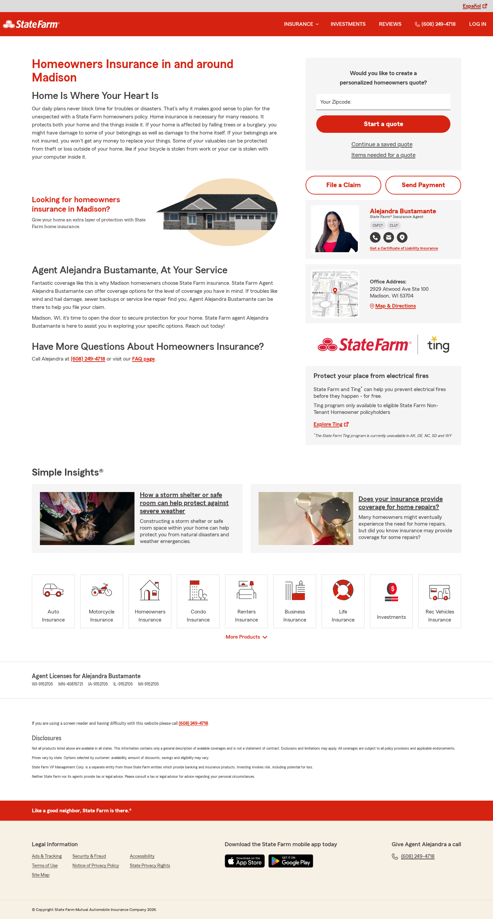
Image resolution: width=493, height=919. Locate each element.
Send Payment (423, 185)
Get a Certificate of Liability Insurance (404, 248)
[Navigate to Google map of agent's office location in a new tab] (402, 237)
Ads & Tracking (47, 856)
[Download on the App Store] (245, 861)
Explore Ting (328, 424)
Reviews (390, 24)
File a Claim (343, 185)
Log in (477, 24)
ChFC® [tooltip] (378, 225)
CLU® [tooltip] (394, 225)
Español (472, 6)
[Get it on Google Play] (290, 861)
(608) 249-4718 (439, 24)
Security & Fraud (89, 856)
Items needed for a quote (383, 155)
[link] (31, 24)
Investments (348, 24)
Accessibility (142, 856)
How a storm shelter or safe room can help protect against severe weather (184, 503)
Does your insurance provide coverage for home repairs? (401, 503)
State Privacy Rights (150, 865)
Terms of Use (45, 865)
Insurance (298, 24)
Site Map (41, 875)
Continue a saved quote (382, 144)
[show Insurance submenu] (316, 24)
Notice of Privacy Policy (95, 865)
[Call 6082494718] (375, 237)
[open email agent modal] (388, 238)
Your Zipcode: (335, 102)
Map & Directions (395, 306)
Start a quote (383, 124)
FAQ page (143, 359)
